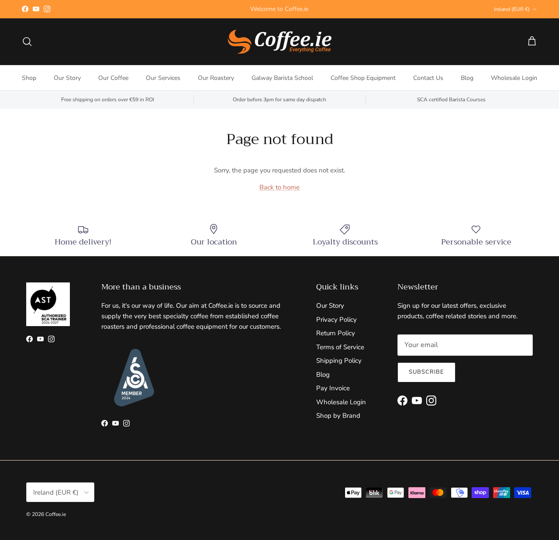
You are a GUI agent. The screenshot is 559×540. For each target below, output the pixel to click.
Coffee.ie (55, 514)
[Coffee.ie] (279, 41)
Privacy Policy (336, 319)
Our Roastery (216, 78)
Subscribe (426, 372)
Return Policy (335, 333)
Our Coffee (113, 78)
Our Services (163, 78)
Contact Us (428, 78)
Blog (467, 78)
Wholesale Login (514, 78)
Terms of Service (340, 347)
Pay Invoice (333, 388)
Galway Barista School (282, 78)
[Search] (27, 41)
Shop (29, 78)
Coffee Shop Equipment (363, 78)
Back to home (279, 187)
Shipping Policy (339, 360)
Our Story (67, 78)
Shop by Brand (338, 415)
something (287, 12)
